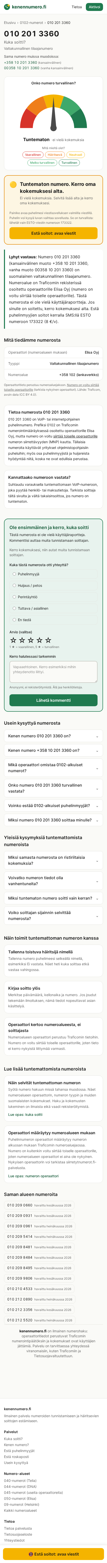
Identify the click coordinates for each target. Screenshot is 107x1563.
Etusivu (10, 22)
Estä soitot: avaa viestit (53, 233)
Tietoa (77, 7)
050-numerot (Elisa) (20, 1498)
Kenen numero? (16, 1445)
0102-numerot (31, 22)
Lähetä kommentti (53, 700)
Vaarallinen (33, 155)
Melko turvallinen (42, 162)
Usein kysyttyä (16, 1462)
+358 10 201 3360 (20, 62)
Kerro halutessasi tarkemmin (32, 656)
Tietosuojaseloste (18, 1534)
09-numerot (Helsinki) (21, 1504)
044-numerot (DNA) (20, 1486)
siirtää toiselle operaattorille (75, 436)
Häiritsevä (55, 155)
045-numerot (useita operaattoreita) (33, 1492)
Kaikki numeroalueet (20, 1510)
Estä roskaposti (16, 1457)
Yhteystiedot (14, 1540)
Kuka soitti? (13, 1439)
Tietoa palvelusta (18, 1528)
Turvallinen (69, 162)
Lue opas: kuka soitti (25, 1114)
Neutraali (75, 155)
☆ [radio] (13, 640)
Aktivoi (94, 7)
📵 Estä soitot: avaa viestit (53, 1554)
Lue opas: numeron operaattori (33, 1176)
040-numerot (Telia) (20, 1480)
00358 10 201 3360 (22, 68)
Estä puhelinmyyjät (19, 1451)
